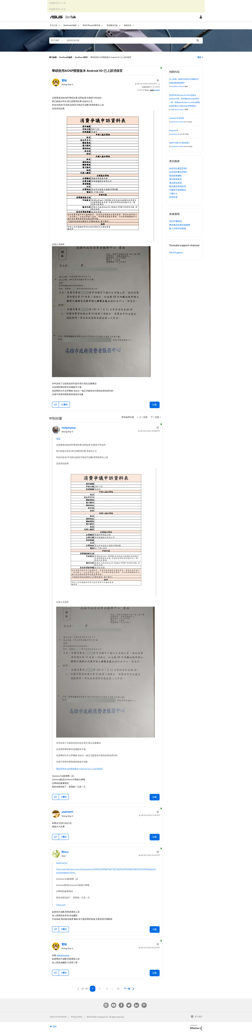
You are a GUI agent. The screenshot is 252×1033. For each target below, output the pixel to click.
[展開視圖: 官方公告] (59, 25)
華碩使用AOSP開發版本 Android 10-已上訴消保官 (79, 769)
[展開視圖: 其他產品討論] (119, 25)
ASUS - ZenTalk (63, 17)
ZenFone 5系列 (81, 57)
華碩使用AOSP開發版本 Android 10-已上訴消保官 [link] (110, 57)
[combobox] (133, 40)
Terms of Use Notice (58, 1017)
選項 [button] (199, 57)
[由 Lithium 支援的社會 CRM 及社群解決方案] (196, 1027)
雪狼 (58, 438)
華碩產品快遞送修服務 (179, 225)
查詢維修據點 (175, 175)
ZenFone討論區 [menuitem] (70, 25)
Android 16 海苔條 (176, 118)
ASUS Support (176, 252)
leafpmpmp (61, 863)
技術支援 (173, 197)
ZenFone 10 (175, 134)
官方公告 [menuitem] (53, 25)
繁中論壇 (53, 57)
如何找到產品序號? (178, 172)
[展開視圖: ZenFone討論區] (78, 25)
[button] (55, 404)
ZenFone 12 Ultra (177, 110)
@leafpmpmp (63, 955)
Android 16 (173, 130)
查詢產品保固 (175, 183)
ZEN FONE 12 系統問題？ (179, 143)
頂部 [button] (54, 1026)
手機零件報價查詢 (177, 190)
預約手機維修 (175, 221)
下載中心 (173, 193)
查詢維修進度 (175, 179)
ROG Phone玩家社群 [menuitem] (91, 25)
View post (60, 905)
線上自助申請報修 (177, 228)
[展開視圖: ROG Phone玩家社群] (102, 25)
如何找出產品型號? (178, 168)
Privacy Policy (76, 1017)
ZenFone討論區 (65, 57)
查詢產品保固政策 (177, 186)
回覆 (155, 404)
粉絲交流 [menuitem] (127, 25)
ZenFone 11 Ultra (177, 87)
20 (118, 988)
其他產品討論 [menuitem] (112, 25)
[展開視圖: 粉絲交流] (133, 25)
